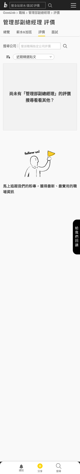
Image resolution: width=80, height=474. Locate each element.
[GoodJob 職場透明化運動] (6, 5)
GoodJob (9, 12)
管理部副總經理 (39, 12)
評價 (57, 12)
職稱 (22, 12)
